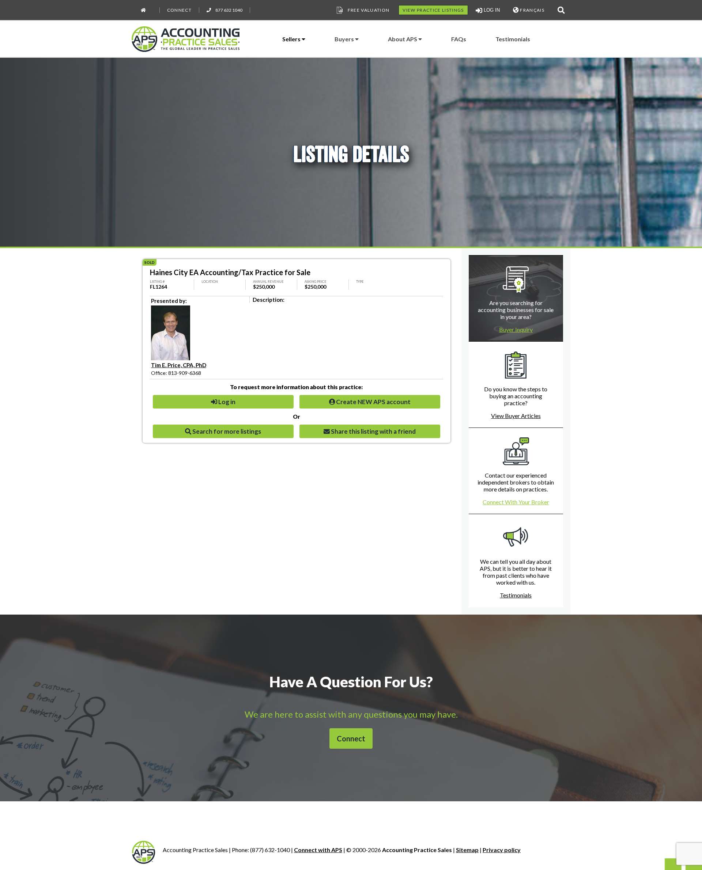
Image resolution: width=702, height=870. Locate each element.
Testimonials (512, 38)
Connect (179, 10)
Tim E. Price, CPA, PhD (178, 365)
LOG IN (491, 10)
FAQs (458, 38)
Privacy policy (502, 849)
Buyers (345, 38)
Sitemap (467, 849)
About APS (403, 38)
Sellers (292, 38)
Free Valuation (369, 10)
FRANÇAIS (531, 10)
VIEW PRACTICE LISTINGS (433, 10)
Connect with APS (318, 849)
